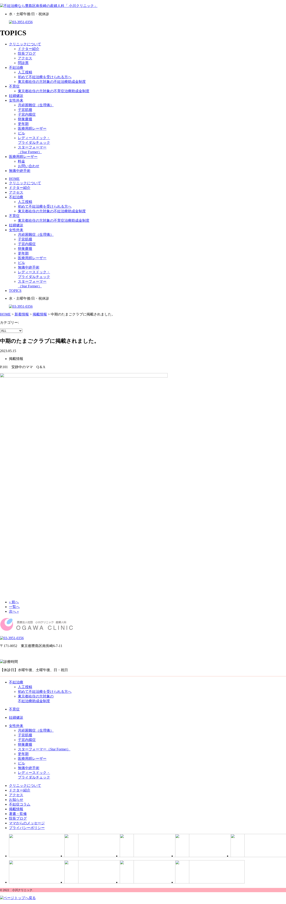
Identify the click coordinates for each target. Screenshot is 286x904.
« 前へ (14, 602)
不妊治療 (16, 67)
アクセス (25, 58)
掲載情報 (16, 809)
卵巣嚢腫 (25, 119)
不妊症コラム (19, 804)
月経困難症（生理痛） (36, 105)
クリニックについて (25, 44)
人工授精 (25, 72)
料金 (21, 161)
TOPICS (15, 290)
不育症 (14, 86)
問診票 (23, 63)
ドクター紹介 (28, 49)
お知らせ (16, 800)
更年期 (23, 124)
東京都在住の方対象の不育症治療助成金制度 (53, 91)
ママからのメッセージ (27, 823)
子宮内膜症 (27, 114)
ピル (21, 133)
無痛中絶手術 (19, 171)
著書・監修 (18, 814)
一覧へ (14, 607)
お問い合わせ (28, 166)
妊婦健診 (16, 96)
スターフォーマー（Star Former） (44, 749)
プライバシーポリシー (27, 828)
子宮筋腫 (25, 110)
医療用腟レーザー (32, 128)
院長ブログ (27, 53)
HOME (14, 179)
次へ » (14, 611)
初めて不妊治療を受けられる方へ (45, 77)
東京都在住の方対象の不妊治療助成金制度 (52, 82)
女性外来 (16, 100)
